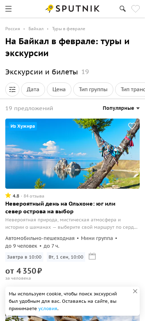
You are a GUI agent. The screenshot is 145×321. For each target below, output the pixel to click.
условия (47, 309)
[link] (8, 9)
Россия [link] (12, 28)
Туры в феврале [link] (68, 28)
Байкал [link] (36, 28)
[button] (12, 89)
